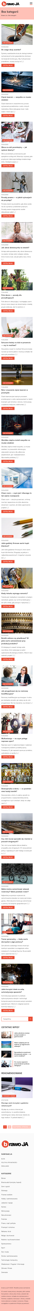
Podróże (4, 1219)
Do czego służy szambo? (11, 50)
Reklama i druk (6, 1231)
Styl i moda (5, 1252)
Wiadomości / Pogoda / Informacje (12, 1264)
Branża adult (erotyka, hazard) (11, 1182)
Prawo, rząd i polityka (8, 1223)
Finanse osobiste (6, 1195)
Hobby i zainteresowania (9, 1199)
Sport (3, 1248)
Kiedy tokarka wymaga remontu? (14, 593)
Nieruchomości (6, 1215)
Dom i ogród (5, 1186)
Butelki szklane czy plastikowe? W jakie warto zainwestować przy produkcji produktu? (15, 641)
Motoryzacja (5, 1211)
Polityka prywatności (9, 1162)
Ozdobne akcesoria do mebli (11, 1103)
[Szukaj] (30, 1019)
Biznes (3, 1178)
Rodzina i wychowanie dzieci (10, 1239)
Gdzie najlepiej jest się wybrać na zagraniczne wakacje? (21, 1044)
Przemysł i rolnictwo (8, 1227)
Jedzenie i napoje (7, 1203)
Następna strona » (21, 1127)
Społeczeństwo (6, 1244)
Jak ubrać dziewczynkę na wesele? (15, 248)
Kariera (3, 1207)
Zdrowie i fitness (6, 1268)
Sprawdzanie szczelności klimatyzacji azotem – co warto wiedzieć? (22, 1054)
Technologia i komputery (9, 1260)
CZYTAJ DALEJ (8, 65)
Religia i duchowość (7, 1235)
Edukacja (4, 1190)
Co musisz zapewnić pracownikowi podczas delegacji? (21, 1063)
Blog (3, 1159)
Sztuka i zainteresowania (9, 1256)
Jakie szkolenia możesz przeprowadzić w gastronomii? (22, 1034)
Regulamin (5, 1166)
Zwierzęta (4, 1272)
